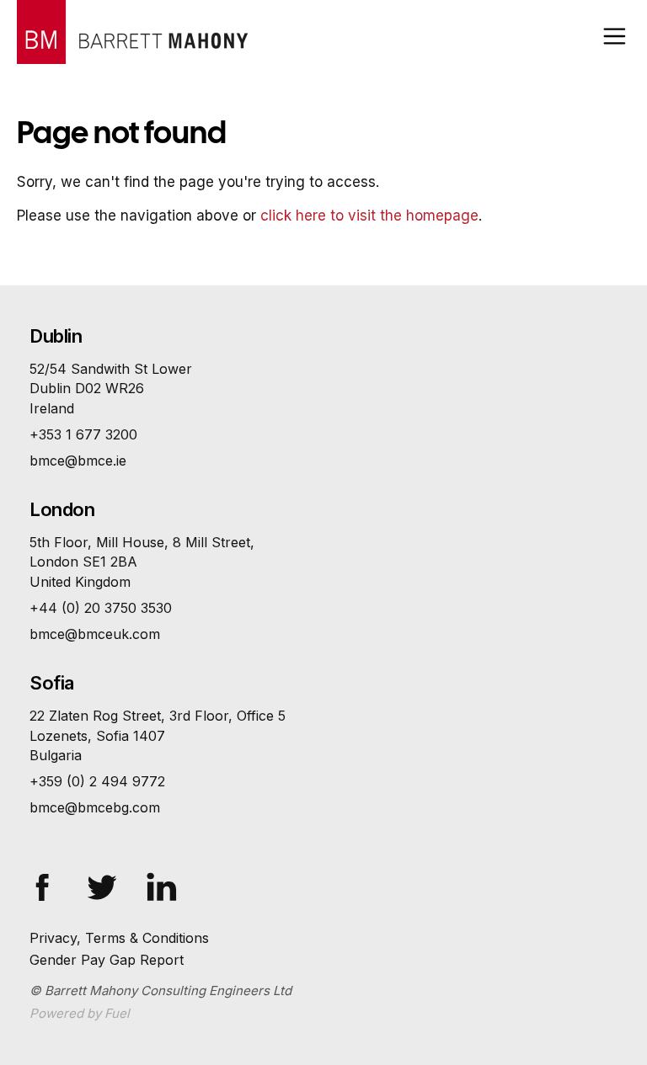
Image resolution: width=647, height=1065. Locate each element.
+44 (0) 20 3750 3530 (100, 607)
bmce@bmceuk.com (94, 634)
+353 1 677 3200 (83, 434)
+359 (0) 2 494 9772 (97, 781)
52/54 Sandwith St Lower (110, 388)
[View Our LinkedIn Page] (177, 880)
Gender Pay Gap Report (106, 959)
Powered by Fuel (79, 1013)
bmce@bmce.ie (77, 460)
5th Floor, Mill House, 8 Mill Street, (141, 561)
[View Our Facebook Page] (57, 880)
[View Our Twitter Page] (117, 880)
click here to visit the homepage (369, 215)
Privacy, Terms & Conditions (119, 937)
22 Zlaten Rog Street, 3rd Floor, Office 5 (157, 735)
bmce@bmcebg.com (94, 807)
